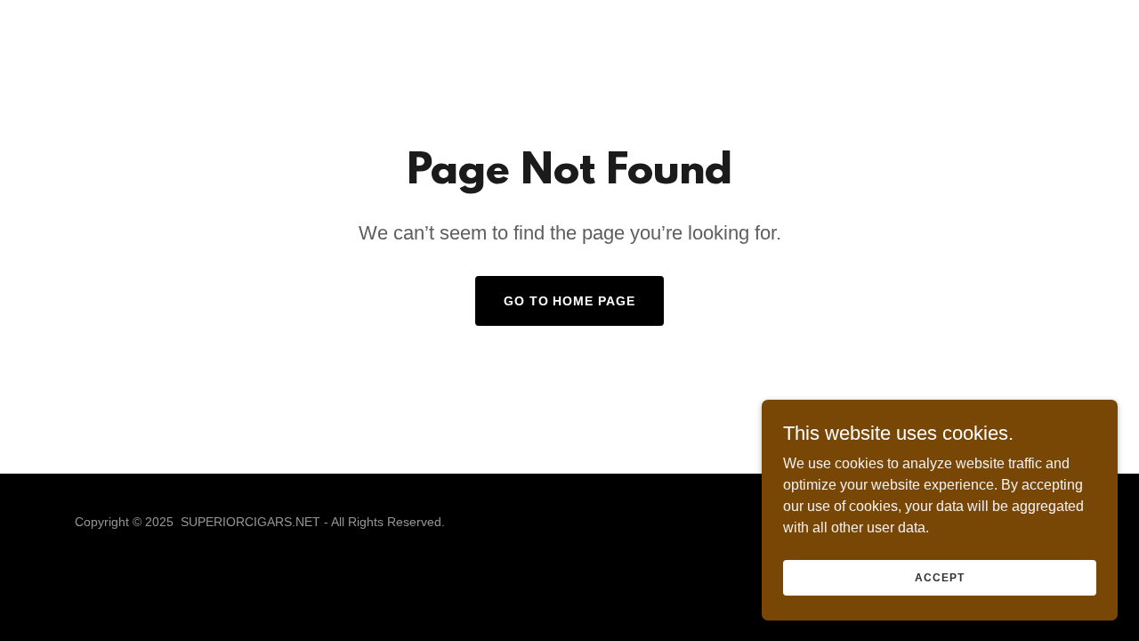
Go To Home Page (570, 301)
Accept (939, 577)
